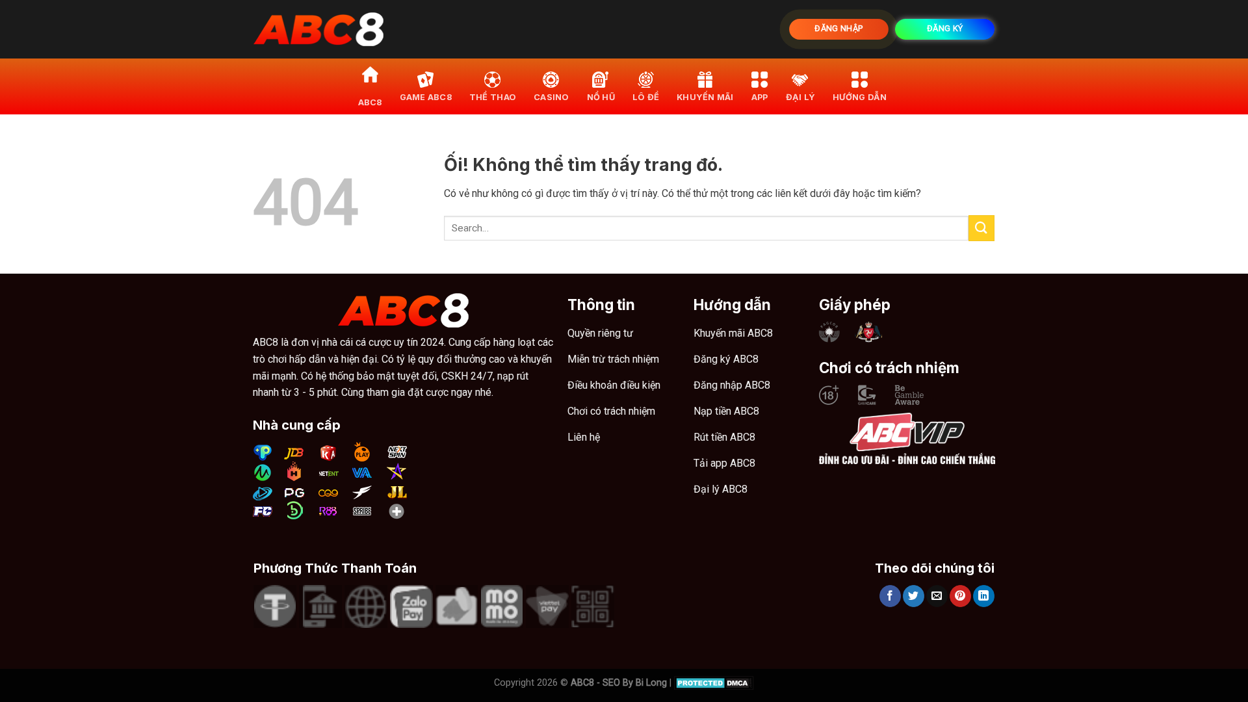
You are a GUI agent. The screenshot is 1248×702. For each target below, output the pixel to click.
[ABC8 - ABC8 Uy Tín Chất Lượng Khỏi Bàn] (319, 29)
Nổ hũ (601, 97)
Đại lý (801, 97)
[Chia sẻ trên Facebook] (890, 596)
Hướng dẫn (860, 97)
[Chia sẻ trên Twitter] (913, 596)
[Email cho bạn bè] (937, 596)
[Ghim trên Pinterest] (960, 596)
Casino (551, 97)
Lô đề (645, 97)
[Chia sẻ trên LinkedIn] (983, 596)
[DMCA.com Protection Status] (714, 682)
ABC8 (370, 102)
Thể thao (492, 97)
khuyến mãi (705, 97)
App (759, 97)
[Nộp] (981, 227)
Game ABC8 (426, 97)
